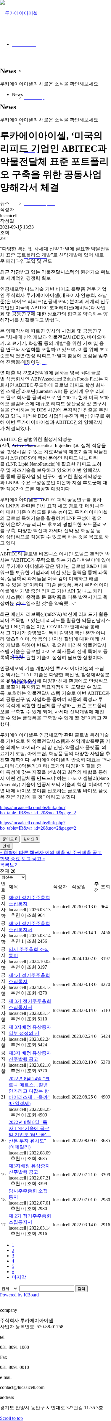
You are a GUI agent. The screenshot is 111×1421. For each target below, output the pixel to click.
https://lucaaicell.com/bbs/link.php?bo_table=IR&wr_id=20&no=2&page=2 (38, 825)
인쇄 (6, 846)
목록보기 (9, 864)
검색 (81, 1288)
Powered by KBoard (19, 1294)
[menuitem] (61, 230)
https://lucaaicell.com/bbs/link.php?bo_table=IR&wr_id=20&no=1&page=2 (38, 810)
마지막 (19, 1277)
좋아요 (9, 839)
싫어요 (30, 839)
